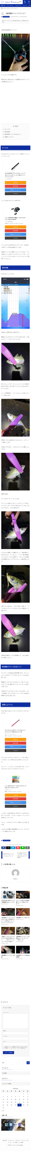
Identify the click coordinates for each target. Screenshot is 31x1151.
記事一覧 (5, 1140)
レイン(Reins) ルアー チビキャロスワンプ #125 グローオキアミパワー (15, 786)
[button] (3, 847)
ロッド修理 (20, 1142)
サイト (4, 1041)
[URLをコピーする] (27, 847)
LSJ (27, 1140)
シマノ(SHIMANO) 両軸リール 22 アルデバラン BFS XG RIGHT (15, 218)
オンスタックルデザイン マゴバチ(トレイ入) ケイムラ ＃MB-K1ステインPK (15, 731)
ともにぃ (15, 878)
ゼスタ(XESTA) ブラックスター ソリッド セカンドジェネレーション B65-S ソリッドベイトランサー (15, 175)
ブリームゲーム (11, 1140)
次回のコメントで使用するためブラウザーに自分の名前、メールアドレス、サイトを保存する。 (16, 1047)
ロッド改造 (15, 1142)
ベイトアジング (6, 16)
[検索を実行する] (28, 1062)
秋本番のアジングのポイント (13, 134)
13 (15, 1099)
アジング (24, 1140)
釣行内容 (7, 131)
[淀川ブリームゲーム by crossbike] (11, 2)
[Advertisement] (15, 103)
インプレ (10, 1142)
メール (5, 1036)
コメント (5, 1012)
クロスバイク (18, 1140)
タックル (7, 129)
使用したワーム (9, 137)
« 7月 (2, 1110)
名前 (4, 1030)
